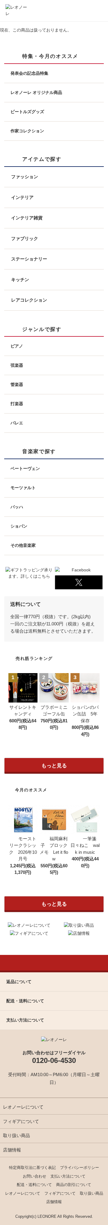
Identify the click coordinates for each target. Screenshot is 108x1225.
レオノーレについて (23, 1106)
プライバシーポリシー (79, 1167)
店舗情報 (12, 1149)
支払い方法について (68, 1176)
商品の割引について (73, 1184)
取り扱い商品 (16, 1135)
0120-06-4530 (54, 1060)
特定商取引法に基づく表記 (32, 1167)
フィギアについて (21, 1121)
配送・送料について (34, 1184)
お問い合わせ (34, 1176)
